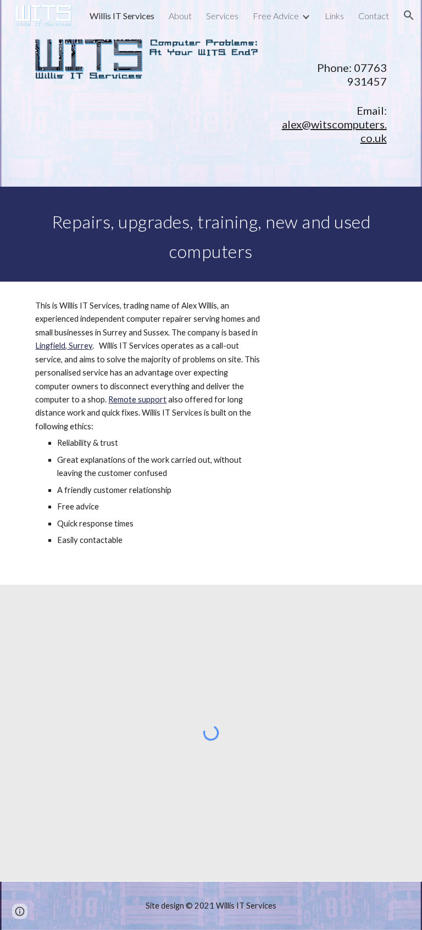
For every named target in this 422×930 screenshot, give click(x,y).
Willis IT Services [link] (122, 15)
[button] (409, 15)
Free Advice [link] (276, 15)
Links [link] (334, 15)
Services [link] (222, 15)
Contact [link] (373, 15)
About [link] (180, 15)
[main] (334, 65)
